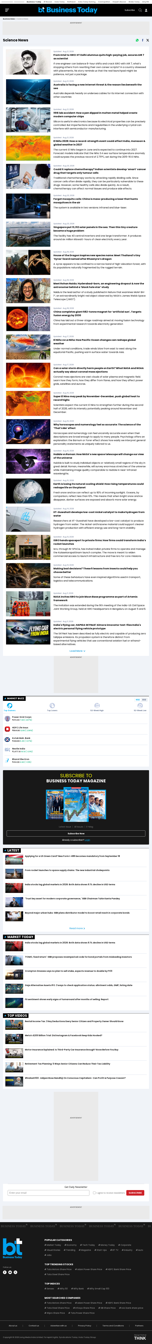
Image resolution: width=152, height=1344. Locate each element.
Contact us (34, 1325)
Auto (140, 1250)
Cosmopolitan (104, 2)
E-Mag (89, 827)
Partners (139, 1325)
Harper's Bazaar (119, 2)
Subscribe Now (76, 833)
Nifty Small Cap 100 (99, 1288)
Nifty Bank (78, 1288)
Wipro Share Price (56, 1312)
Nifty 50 (64, 1288)
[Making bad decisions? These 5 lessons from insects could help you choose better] (28, 575)
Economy (72, 1245)
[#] (137, 40)
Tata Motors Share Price (59, 1269)
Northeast (71, 2)
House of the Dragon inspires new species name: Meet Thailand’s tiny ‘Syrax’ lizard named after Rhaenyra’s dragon (96, 257)
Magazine (86, 1250)
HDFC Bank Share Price (119, 1269)
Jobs (49, 1255)
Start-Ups (102, 1250)
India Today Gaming (86, 2)
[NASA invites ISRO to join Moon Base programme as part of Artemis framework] (28, 603)
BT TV (115, 1250)
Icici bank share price (132, 1307)
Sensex (50, 1288)
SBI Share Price (108, 1307)
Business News (9, 19)
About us (13, 1325)
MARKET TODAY (20, 937)
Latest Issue (65, 827)
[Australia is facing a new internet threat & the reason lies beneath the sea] (28, 91)
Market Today (54, 1245)
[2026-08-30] (56, 804)
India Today (60, 2)
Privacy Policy (84, 1325)
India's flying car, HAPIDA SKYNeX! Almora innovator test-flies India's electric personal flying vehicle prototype (97, 626)
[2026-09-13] (76, 804)
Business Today (34, 2)
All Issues (78, 827)
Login (87, 839)
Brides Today (134, 2)
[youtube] (10, 1272)
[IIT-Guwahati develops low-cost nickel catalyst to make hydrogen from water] (28, 519)
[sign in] (146, 10)
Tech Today (88, 1245)
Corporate (126, 1245)
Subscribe (130, 10)
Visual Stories (53, 1250)
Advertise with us (58, 1325)
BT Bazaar (48, 2)
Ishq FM (145, 2)
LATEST (13, 850)
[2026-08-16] (95, 804)
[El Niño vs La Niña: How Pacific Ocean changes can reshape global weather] (28, 347)
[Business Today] (68, 10)
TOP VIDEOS (17, 1016)
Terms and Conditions (113, 1325)
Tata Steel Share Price (58, 1274)
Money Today (108, 1245)
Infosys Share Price (85, 1307)
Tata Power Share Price (83, 1312)
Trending (70, 1250)
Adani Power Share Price (89, 1269)
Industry (128, 1250)
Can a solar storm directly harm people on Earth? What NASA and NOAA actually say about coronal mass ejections (98, 369)
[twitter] (15, 1272)
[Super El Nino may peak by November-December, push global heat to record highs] (28, 403)
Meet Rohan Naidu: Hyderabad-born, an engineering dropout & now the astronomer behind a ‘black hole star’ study (98, 285)
